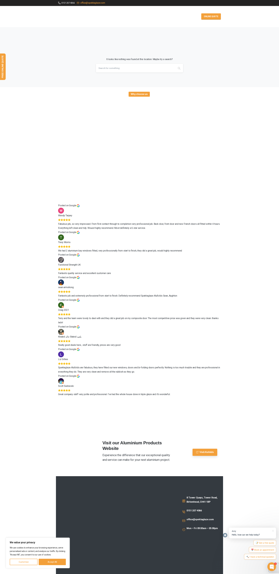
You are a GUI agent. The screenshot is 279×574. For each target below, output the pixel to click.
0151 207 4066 (68, 3)
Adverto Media (134, 570)
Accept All (52, 562)
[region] (38, 553)
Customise (24, 562)
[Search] (179, 68)
